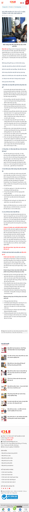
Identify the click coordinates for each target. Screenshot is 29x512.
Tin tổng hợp (17, 7)
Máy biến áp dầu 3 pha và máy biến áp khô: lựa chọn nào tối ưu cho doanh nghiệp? (17, 372)
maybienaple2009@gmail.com (10, 441)
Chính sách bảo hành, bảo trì (8, 482)
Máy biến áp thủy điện (7, 463)
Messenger (20, 511)
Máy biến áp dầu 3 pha (7, 458)
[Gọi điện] (14, 508)
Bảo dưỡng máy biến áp (19, 331)
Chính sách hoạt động (7, 472)
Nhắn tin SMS (25, 511)
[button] (2, 2)
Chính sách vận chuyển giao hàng (10, 477)
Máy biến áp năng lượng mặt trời (9, 453)
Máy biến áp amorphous (7, 465)
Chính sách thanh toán (7, 474)
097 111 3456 (10, 438)
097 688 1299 (9, 439)
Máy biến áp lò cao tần (7, 460)
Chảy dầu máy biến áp (17, 332)
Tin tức (11, 7)
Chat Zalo (8, 511)
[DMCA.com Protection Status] (18, 506)
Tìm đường (3, 511)
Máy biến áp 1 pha (6, 455)
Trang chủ (4, 7)
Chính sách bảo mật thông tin (9, 479)
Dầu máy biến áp (9, 331)
